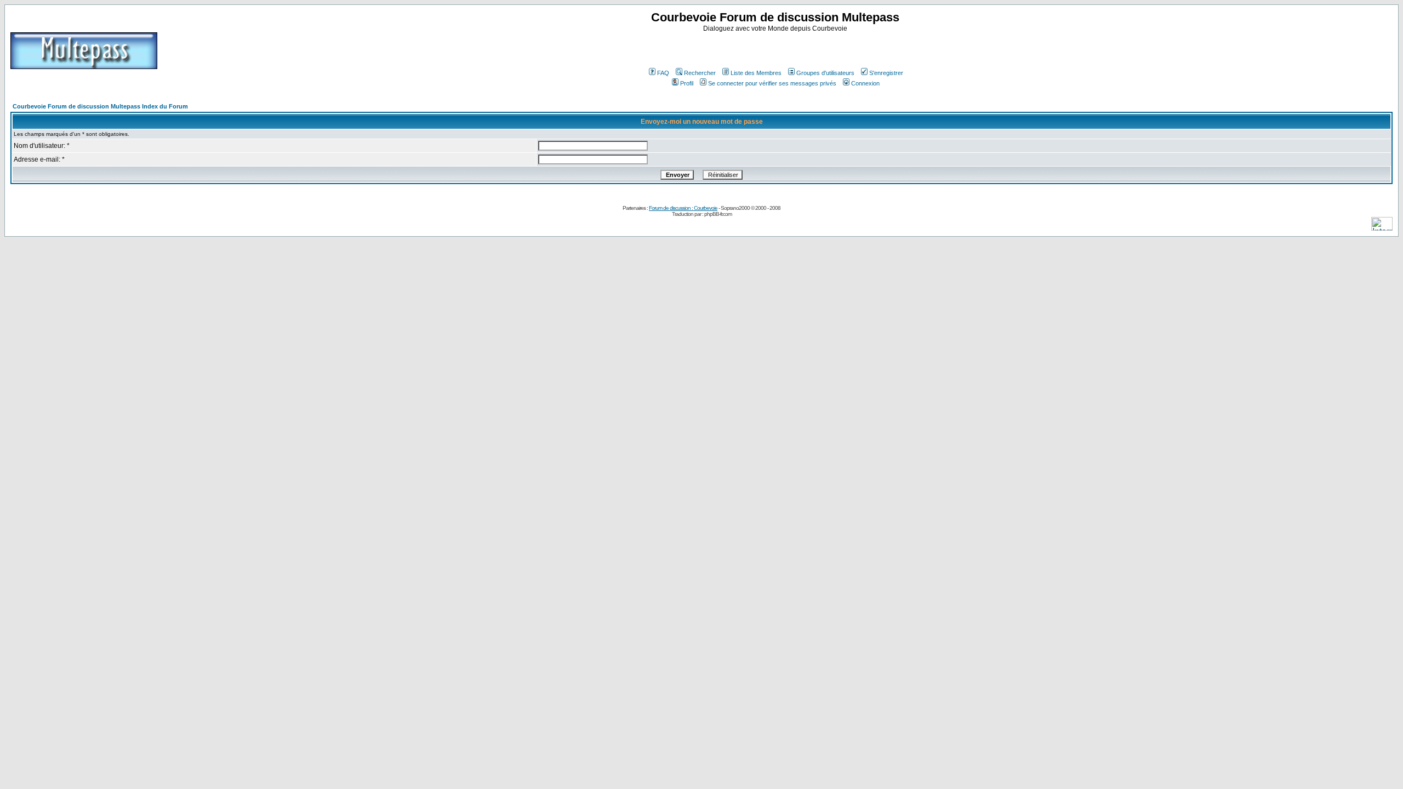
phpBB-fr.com (718, 214)
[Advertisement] (776, 48)
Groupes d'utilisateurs (825, 73)
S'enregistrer (886, 73)
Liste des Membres (756, 73)
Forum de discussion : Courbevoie (683, 208)
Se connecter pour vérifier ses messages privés (772, 83)
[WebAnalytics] (1382, 227)
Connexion (865, 83)
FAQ (663, 73)
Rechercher (700, 73)
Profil (686, 83)
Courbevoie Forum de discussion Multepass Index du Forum (100, 106)
